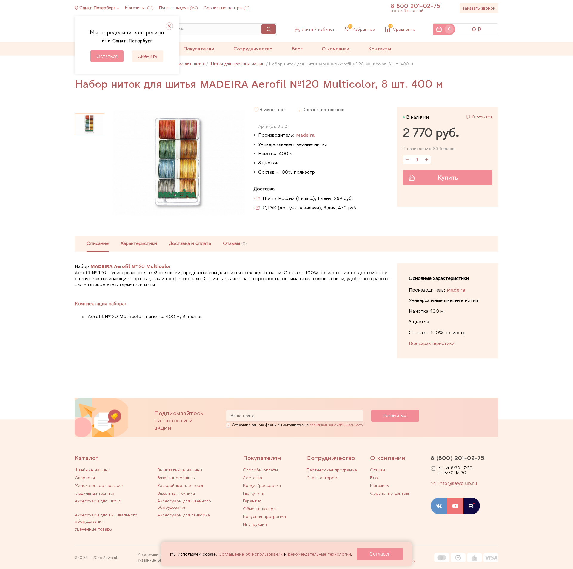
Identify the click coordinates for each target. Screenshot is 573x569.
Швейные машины (92, 470)
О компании (335, 49)
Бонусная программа (264, 516)
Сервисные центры (225, 7)
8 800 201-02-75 (415, 6)
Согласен (380, 553)
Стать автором (321, 477)
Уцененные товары (94, 529)
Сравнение (402, 29)
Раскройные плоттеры (180, 485)
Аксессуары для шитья (98, 501)
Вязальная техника (176, 493)
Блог (297, 49)
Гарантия (252, 501)
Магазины (138, 7)
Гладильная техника (94, 493)
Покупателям (198, 49)
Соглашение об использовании (250, 554)
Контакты (379, 49)
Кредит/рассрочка (262, 485)
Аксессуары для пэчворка (183, 515)
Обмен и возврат (260, 508)
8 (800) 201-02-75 (457, 458)
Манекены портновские (99, 485)
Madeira (305, 135)
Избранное (362, 29)
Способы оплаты (260, 470)
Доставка (252, 477)
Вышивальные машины (179, 470)
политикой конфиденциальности (336, 425)
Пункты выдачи (177, 7)
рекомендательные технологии (319, 554)
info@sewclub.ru (457, 483)
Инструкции (255, 524)
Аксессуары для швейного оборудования (184, 504)
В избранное (273, 109)
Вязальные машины (176, 477)
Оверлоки (85, 477)
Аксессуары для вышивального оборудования (106, 518)
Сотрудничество (252, 49)
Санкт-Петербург (97, 7)
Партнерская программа (331, 470)
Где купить (253, 493)
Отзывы (377, 470)
